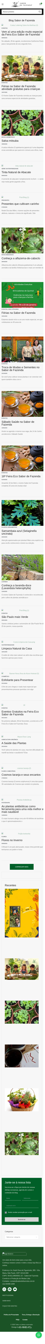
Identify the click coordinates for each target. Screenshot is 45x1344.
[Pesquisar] (39, 11)
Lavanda (5, 581)
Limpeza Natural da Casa (17, 648)
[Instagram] (4, 1289)
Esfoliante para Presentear (17, 680)
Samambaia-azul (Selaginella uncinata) (19, 532)
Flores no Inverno (12, 840)
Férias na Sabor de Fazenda (18, 312)
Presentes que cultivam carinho (20, 203)
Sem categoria (13, 309)
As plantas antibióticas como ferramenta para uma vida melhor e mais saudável (22, 809)
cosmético (5, 676)
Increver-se (21, 1219)
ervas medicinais (8, 255)
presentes (5, 200)
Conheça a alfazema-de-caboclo (21, 258)
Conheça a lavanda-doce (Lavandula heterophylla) (16, 587)
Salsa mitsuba (10, 140)
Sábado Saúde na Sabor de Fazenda (18, 423)
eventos (5, 28)
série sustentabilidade (10, 168)
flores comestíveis (8, 771)
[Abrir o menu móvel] (3, 4)
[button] (22, 867)
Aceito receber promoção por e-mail (20, 1212)
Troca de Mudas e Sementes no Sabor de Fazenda (20, 369)
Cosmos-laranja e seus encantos (21, 774)
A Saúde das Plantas (14, 743)
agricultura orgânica (10, 739)
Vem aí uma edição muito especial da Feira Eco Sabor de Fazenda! (22, 33)
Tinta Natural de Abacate (16, 172)
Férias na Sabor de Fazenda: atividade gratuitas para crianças (21, 88)
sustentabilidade (8, 645)
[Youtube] (15, 1289)
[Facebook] (10, 1289)
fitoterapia (6, 802)
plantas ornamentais (9, 527)
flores (4, 836)
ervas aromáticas (8, 137)
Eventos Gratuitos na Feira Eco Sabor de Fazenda (20, 713)
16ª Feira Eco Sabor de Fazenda (21, 476)
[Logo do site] (21, 4)
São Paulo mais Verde (15, 616)
